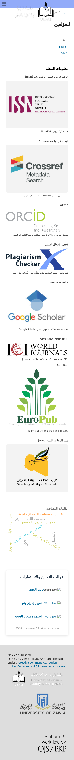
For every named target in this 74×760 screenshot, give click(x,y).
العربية (64, 52)
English (63, 46)
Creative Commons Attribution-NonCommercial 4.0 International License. (38, 664)
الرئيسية (65, 12)
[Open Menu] (4, 4)
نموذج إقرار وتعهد (31, 603)
